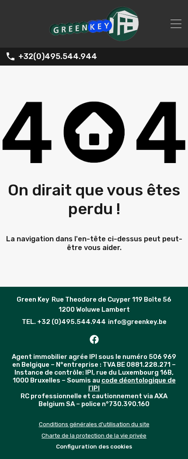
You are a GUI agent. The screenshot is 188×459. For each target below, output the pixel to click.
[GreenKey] (94, 37)
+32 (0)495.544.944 (71, 322)
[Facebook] (94, 339)
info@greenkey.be (137, 322)
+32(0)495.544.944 (57, 56)
